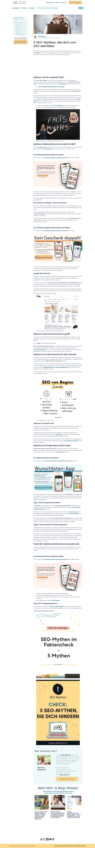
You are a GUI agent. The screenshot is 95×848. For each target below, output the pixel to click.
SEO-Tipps (31, 8)
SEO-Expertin (66, 755)
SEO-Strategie (55, 600)
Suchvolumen (48, 149)
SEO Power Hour (73, 512)
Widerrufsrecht (81, 846)
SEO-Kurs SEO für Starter (71, 440)
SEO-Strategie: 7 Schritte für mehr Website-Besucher (58, 791)
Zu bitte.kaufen (67, 779)
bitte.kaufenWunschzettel (20, 41)
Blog (57, 2)
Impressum (62, 846)
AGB (75, 846)
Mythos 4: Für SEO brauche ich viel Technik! (21, 28)
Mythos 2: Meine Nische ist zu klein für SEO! (20, 23)
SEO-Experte (58, 105)
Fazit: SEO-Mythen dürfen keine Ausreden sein (21, 34)
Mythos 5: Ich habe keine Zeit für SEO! (20, 31)
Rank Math (59, 434)
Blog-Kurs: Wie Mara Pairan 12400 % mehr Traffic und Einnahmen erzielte (41, 815)
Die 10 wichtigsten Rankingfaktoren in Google (51, 86)
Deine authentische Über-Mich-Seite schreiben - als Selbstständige (74, 814)
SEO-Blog (24, 8)
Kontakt (56, 846)
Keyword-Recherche (39, 349)
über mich (63, 775)
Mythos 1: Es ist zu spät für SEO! (20, 20)
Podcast (63, 2)
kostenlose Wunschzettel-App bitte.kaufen (56, 461)
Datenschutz (69, 846)
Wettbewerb (62, 84)
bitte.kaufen (75, 2)
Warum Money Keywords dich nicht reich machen (58, 793)
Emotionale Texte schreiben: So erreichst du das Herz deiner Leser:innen (57, 814)
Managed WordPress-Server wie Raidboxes (55, 367)
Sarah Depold (16, 8)
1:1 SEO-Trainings (74, 513)
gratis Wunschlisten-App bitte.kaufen (55, 157)
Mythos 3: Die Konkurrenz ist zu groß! (20, 25)
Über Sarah (50, 2)
